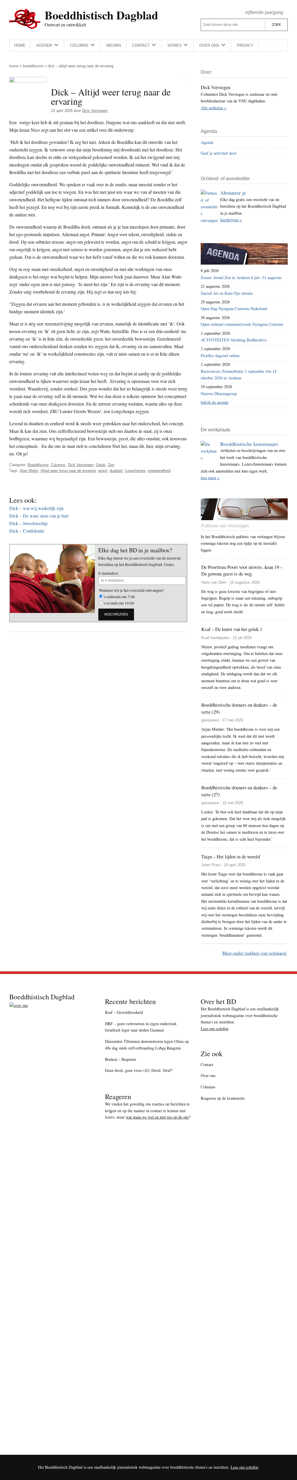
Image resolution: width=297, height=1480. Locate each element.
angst (102, 470)
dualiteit (116, 470)
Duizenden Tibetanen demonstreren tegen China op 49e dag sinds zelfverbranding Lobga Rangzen (147, 1044)
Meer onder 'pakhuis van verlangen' (254, 953)
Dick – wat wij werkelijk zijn (36, 508)
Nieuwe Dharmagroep (219, 393)
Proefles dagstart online (220, 355)
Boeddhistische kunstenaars (249, 443)
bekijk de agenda (214, 402)
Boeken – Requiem (120, 1059)
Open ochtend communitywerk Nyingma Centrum (242, 324)
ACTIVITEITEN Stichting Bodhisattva (233, 340)
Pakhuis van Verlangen (225, 525)
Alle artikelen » (213, 108)
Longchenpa (135, 470)
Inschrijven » (231, 219)
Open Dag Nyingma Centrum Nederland (234, 308)
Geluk (101, 465)
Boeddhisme (33, 66)
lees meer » (210, 477)
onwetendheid (159, 470)
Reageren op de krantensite (223, 1098)
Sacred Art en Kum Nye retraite (227, 293)
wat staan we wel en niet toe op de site (157, 1117)
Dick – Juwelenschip (28, 523)
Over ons (208, 1075)
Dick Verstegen (80, 465)
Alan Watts (29, 470)
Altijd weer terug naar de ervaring (68, 470)
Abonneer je (233, 192)
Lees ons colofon (214, 1028)
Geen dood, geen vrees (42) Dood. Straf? (139, 1070)
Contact (207, 1064)
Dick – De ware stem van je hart (38, 516)
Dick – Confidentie (26, 531)
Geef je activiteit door (219, 153)
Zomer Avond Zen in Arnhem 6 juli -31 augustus (241, 277)
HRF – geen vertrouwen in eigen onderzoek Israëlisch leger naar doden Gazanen (141, 1027)
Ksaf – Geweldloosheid (124, 1012)
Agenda (207, 142)
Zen (111, 465)
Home (14, 66)
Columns (58, 465)
